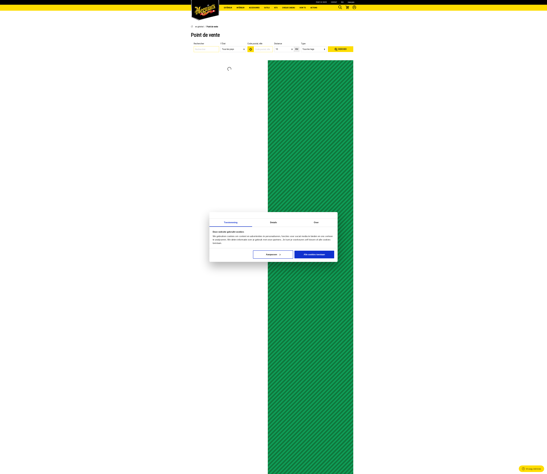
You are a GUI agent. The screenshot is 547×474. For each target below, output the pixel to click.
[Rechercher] (340, 7)
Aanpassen (271, 254)
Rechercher (199, 43)
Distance (278, 43)
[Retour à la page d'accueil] (205, 7)
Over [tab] (316, 222)
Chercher (342, 49)
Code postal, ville (254, 43)
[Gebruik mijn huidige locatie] (250, 49)
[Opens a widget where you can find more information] (531, 469)
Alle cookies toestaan (314, 254)
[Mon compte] (354, 7)
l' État (223, 43)
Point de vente (212, 26)
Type (303, 43)
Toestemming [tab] (230, 222)
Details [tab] (273, 222)
